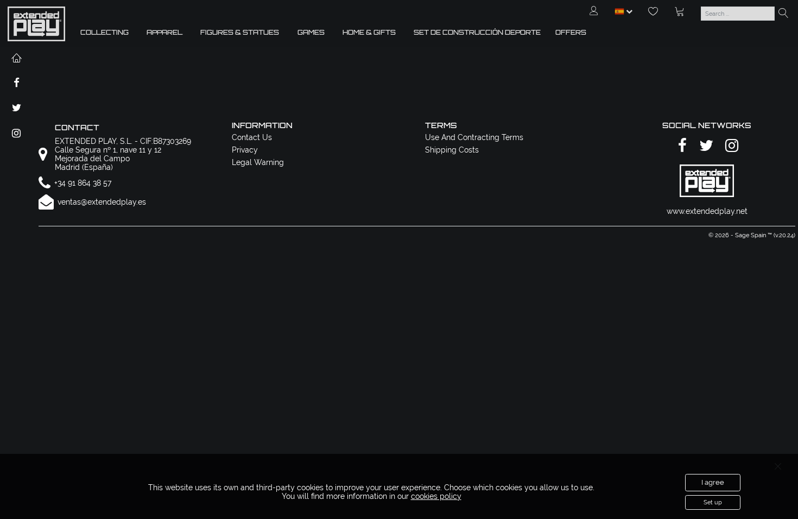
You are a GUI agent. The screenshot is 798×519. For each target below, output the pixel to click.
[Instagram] (730, 146)
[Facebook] (680, 146)
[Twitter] (704, 146)
